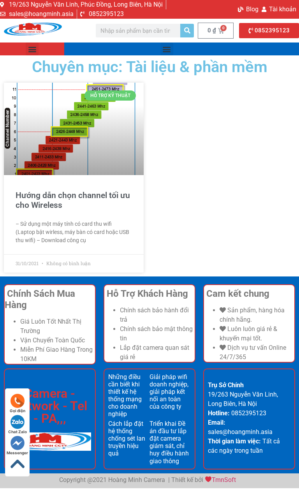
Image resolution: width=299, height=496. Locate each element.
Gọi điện (17, 410)
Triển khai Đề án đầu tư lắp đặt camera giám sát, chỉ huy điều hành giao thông (169, 442)
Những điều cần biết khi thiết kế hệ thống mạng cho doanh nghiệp (125, 395)
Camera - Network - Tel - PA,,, (49, 406)
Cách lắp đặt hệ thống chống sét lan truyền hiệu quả (126, 438)
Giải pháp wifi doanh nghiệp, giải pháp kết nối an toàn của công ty (169, 392)
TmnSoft (224, 480)
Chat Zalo (17, 431)
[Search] (187, 30)
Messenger (17, 452)
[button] (32, 49)
